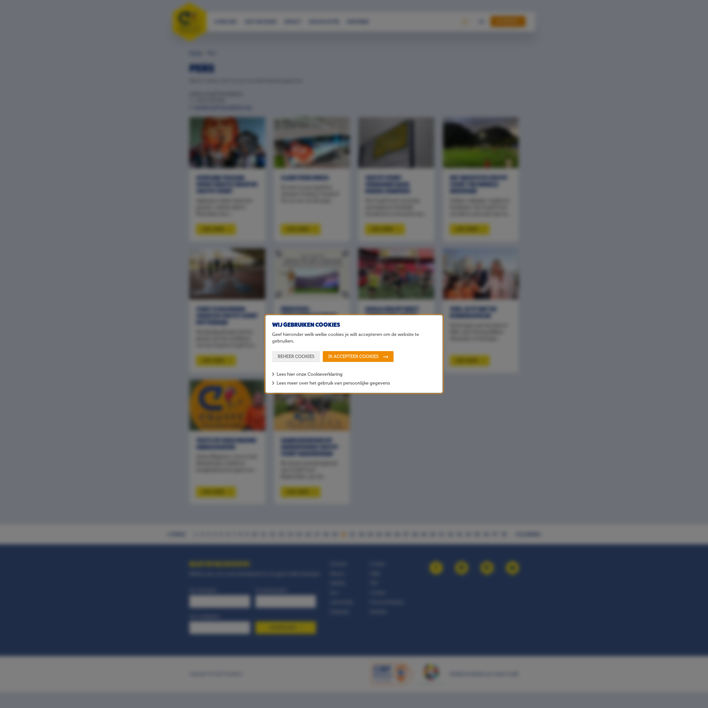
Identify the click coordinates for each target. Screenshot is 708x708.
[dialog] (354, 354)
